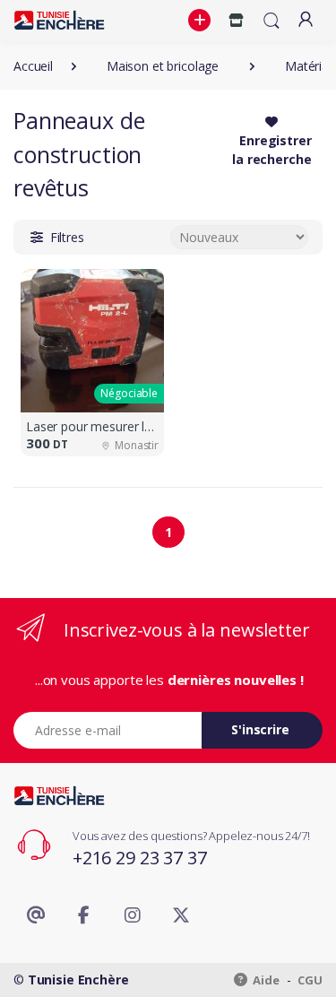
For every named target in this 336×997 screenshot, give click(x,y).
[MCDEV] (59, 20)
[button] (201, 21)
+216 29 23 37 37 (140, 857)
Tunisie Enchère (78, 979)
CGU (310, 980)
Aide (265, 980)
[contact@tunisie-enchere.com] (35, 915)
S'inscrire (260, 729)
